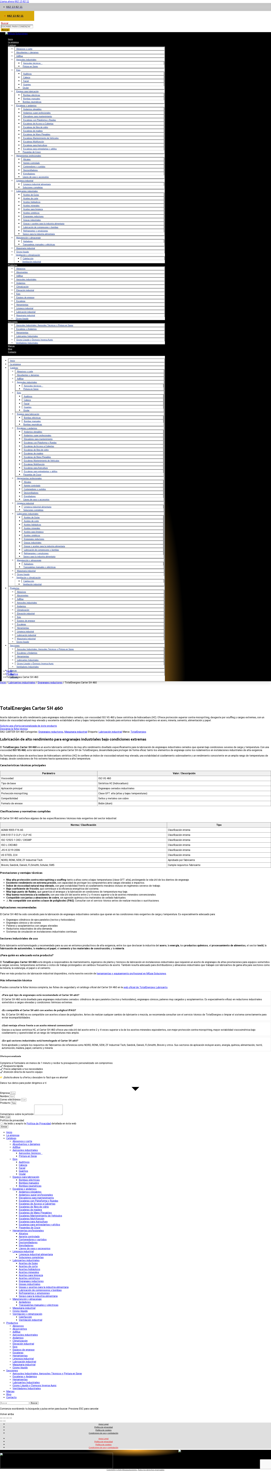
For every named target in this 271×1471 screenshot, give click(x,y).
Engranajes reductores (33, 216)
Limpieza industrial (24, 180)
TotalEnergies (138, 731)
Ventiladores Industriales (27, 343)
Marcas (13, 670)
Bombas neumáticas (32, 102)
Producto (5, 1102)
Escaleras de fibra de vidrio (35, 127)
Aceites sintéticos (31, 213)
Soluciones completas (33, 187)
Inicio (12, 360)
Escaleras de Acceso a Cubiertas (38, 123)
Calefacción (28, 258)
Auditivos (27, 74)
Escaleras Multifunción (33, 141)
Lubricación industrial (25, 312)
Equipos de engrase (25, 297)
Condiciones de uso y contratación (103, 1433)
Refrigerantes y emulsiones (35, 231)
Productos (12, 265)
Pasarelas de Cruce (32, 152)
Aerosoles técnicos (33, 63)
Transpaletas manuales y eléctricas (39, 244)
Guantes (27, 84)
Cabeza (26, 77)
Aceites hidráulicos (31, 202)
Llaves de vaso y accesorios (36, 177)
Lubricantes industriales (27, 191)
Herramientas (22, 304)
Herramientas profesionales (28, 156)
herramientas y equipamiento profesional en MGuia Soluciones (131, 973)
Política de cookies (104, 1430)
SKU (2, 1117)
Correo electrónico (10, 1099)
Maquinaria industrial (25, 248)
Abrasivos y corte (24, 49)
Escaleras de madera (33, 131)
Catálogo (12, 45)
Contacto (12, 352)
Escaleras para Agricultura (35, 145)
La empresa (15, 364)
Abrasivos (20, 268)
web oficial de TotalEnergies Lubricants (145, 987)
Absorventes (22, 272)
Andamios (20, 283)
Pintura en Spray (30, 66)
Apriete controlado (31, 163)
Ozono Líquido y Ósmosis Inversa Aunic (34, 340)
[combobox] (17, 26)
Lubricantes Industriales (27, 336)
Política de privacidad (12, 1120)
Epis (18, 70)
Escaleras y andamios (26, 105)
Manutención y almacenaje (28, 238)
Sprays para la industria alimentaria (39, 234)
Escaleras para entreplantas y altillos (40, 149)
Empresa (5, 1092)
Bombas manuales (31, 99)
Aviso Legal (103, 1424)
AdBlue (19, 56)
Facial (26, 81)
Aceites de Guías (31, 195)
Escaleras (20, 301)
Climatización (22, 286)
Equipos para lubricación (27, 91)
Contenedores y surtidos (34, 166)
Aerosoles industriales (26, 59)
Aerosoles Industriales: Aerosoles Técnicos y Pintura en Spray (44, 325)
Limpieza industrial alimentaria (37, 184)
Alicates (27, 159)
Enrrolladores (29, 174)
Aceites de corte (30, 198)
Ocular (26, 88)
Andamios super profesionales (37, 113)
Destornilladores (30, 170)
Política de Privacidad (39, 1123)
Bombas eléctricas (31, 95)
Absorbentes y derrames (27, 52)
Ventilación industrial (31, 262)
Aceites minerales (31, 205)
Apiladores (28, 241)
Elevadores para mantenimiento (37, 116)
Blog (8, 1394)
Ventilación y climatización (28, 255)
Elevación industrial (25, 290)
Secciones (13, 322)
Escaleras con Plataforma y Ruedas (39, 120)
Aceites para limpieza (33, 209)
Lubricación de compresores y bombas (40, 227)
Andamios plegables (32, 109)
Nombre (4, 1096)
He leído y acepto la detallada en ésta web (40, 1123)
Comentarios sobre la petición (17, 1114)
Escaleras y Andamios (26, 329)
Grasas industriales (32, 220)
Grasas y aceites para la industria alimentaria (43, 223)
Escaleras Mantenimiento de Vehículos (41, 138)
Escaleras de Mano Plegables (36, 134)
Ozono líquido (22, 252)
